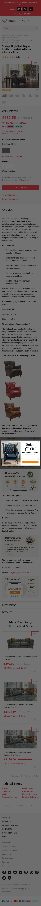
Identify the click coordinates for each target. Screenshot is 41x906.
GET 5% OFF (30, 462)
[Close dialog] (39, 442)
